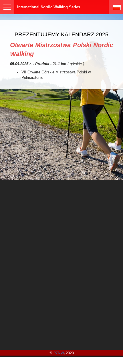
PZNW (58, 352)
